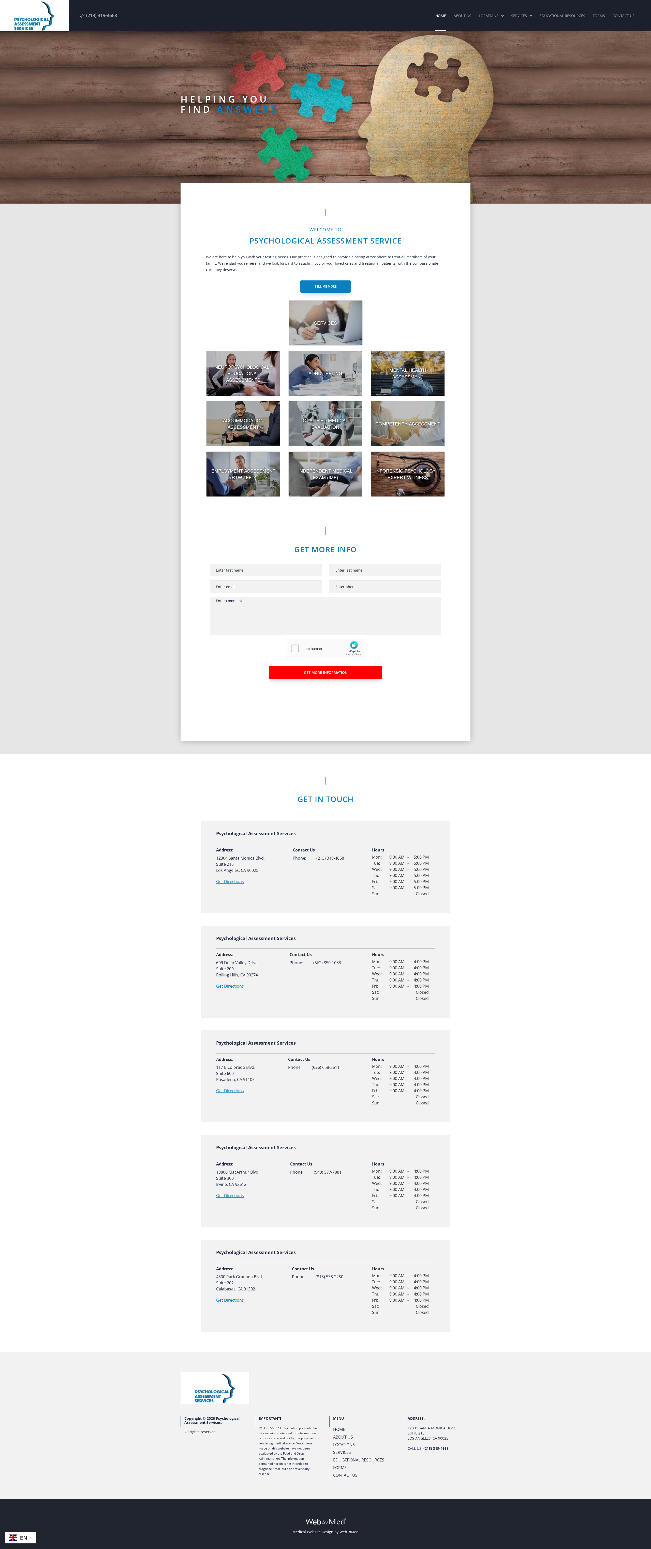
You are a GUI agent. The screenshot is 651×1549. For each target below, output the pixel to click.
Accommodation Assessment (243, 423)
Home (440, 15)
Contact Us (623, 15)
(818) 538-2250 (329, 1277)
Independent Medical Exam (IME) (325, 473)
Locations (488, 15)
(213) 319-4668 (330, 858)
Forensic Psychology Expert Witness (408, 473)
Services (519, 15)
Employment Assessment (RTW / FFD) (243, 473)
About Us (462, 15)
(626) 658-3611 (325, 1067)
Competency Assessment (407, 423)
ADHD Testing (325, 373)
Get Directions (230, 881)
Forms (599, 15)
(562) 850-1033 (327, 962)
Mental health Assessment (407, 373)
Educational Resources (562, 15)
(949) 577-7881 (328, 1172)
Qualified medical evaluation (325, 423)
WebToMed (349, 1531)
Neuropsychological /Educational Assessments (243, 373)
